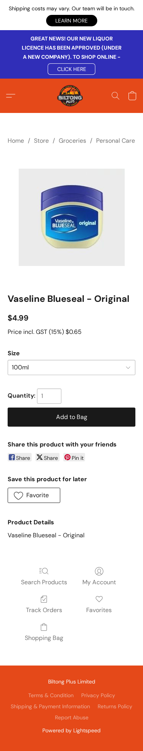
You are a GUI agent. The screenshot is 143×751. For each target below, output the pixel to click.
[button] (71, 20)
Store (41, 141)
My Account (99, 582)
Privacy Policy (98, 695)
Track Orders (44, 610)
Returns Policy (115, 706)
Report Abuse (71, 717)
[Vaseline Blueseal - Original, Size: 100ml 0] (72, 217)
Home (16, 141)
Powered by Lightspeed (71, 730)
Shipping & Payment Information (50, 706)
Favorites (99, 610)
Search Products (44, 582)
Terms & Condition (51, 695)
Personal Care (115, 141)
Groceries (72, 141)
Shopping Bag (44, 638)
